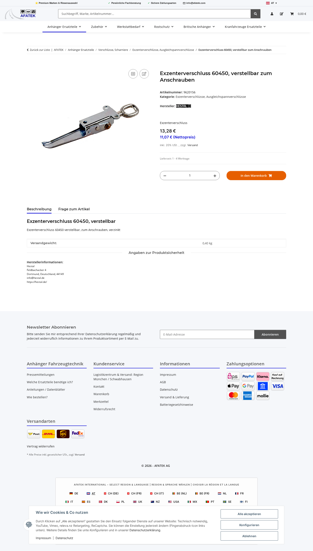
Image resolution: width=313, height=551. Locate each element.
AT (93, 493)
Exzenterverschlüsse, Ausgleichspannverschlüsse (211, 97)
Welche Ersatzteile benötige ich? (50, 382)
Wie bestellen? (37, 397)
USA (176, 501)
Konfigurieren (249, 525)
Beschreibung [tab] (39, 209)
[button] (272, 13)
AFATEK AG (162, 466)
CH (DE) (113, 493)
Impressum (43, 538)
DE (76, 493)
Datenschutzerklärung (144, 530)
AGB (163, 382)
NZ (158, 501)
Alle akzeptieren (249, 514)
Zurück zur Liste (40, 50)
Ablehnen (249, 536)
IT (71, 501)
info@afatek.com (195, 2)
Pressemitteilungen (41, 375)
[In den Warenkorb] (30, 63)
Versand (192, 145)
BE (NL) (182, 493)
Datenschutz (64, 538)
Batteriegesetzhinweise (176, 405)
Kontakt (98, 386)
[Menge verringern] (164, 175)
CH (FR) (136, 493)
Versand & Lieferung (174, 397)
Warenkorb (101, 394)
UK (140, 501)
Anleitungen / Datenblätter (46, 389)
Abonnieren (270, 334)
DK (106, 501)
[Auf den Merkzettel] (144, 73)
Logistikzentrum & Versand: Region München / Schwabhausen (118, 377)
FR (242, 493)
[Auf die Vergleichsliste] (133, 73)
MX (195, 501)
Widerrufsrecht (104, 409)
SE (229, 501)
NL (225, 493)
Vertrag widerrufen (41, 446)
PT (212, 501)
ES (88, 501)
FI (246, 501)
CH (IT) (159, 493)
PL (123, 501)
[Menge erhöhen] (215, 175)
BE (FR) (204, 493)
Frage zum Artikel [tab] (74, 209)
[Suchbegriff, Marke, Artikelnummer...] (255, 13)
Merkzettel (101, 402)
